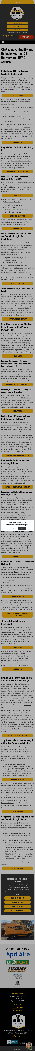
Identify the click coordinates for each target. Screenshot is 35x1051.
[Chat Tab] (17, 525)
